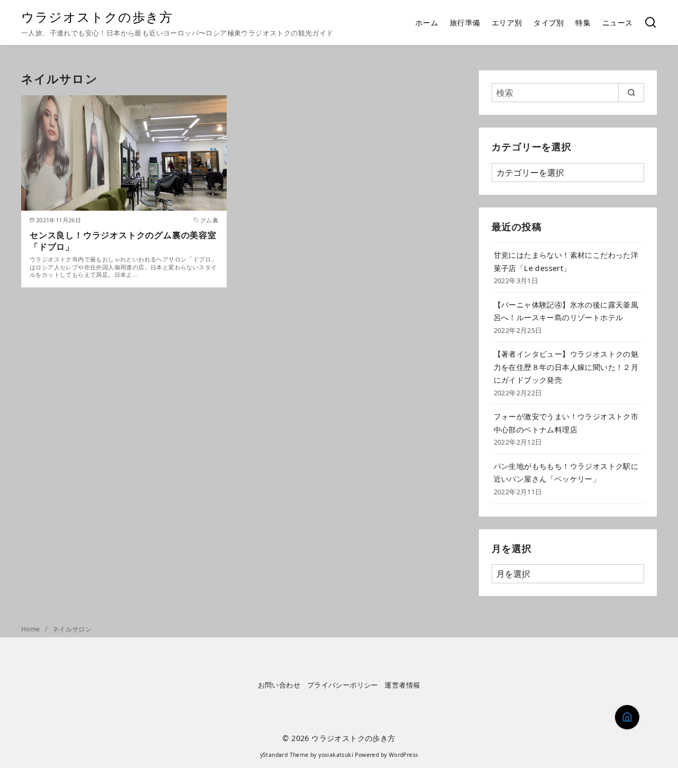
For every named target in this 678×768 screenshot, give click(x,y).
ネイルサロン (72, 629)
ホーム (426, 22)
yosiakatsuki (335, 754)
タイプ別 (548, 22)
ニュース (617, 22)
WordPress (403, 754)
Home (31, 629)
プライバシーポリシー (342, 685)
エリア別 (507, 22)
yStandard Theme (284, 754)
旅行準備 (465, 22)
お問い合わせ (279, 685)
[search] (631, 92)
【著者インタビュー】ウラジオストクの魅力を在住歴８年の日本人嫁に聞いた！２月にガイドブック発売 (566, 367)
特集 (583, 22)
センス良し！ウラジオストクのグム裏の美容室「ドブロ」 (123, 240)
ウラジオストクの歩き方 (97, 16)
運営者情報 (402, 685)
